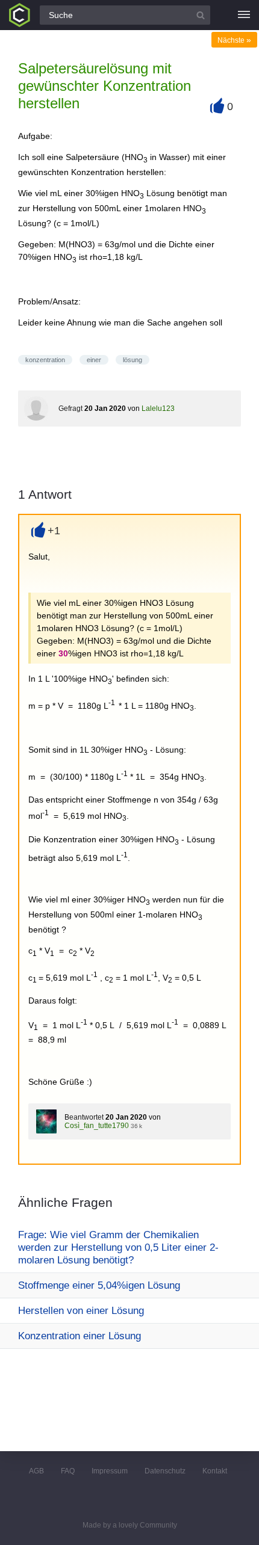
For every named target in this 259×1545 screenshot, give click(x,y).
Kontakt (214, 1471)
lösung (132, 359)
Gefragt (70, 408)
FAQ (68, 1471)
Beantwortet (84, 1117)
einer (94, 359)
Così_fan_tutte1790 (96, 1125)
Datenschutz (165, 1471)
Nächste (234, 40)
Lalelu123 (158, 408)
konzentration (45, 359)
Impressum (110, 1471)
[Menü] (244, 15)
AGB (36, 1471)
